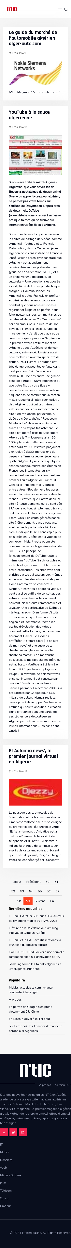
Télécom (6, 1191)
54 (31, 891)
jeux (3, 1183)
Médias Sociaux (10, 1175)
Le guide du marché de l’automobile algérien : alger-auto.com (33, 38)
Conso (4, 1198)
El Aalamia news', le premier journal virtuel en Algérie (33, 756)
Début (17, 882)
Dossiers (6, 1160)
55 (40, 891)
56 (49, 891)
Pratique (6, 1206)
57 (58, 891)
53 (22, 891)
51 (56, 882)
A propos (45, 1085)
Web (3, 1167)
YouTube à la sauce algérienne (29, 115)
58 (19, 901)
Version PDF (63, 1085)
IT (1, 1144)
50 (48, 882)
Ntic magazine (31, 1233)
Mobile (4, 1152)
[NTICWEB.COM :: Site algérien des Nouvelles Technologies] (12, 9)
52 (13, 891)
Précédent (33, 882)
